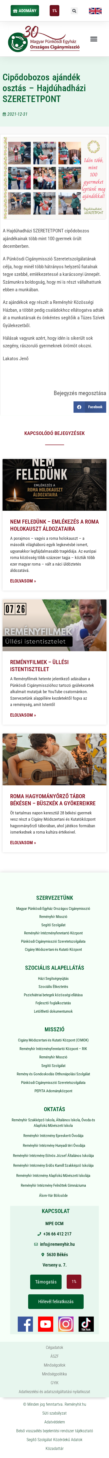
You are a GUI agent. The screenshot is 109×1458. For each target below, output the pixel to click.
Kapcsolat (56, 1211)
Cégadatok (54, 1347)
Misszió (54, 1029)
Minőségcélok (54, 1365)
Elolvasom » (23, 581)
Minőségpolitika (54, 1374)
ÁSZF (54, 1356)
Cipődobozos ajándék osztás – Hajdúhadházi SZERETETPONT (44, 88)
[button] (74, 10)
